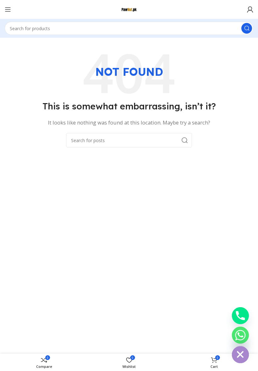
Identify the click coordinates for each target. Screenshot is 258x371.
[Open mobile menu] (8, 9)
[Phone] (240, 315)
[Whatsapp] (240, 335)
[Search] (246, 28)
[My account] (250, 9)
